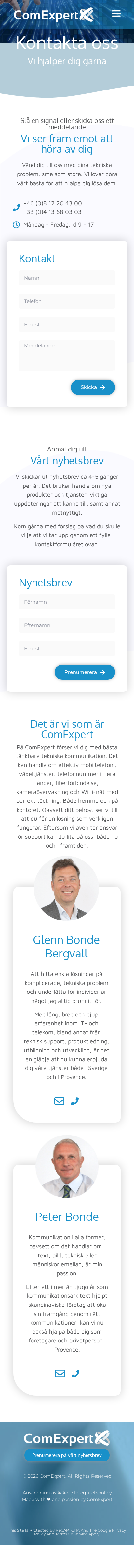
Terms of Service (71, 1534)
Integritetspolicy (93, 1493)
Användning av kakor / (48, 1493)
